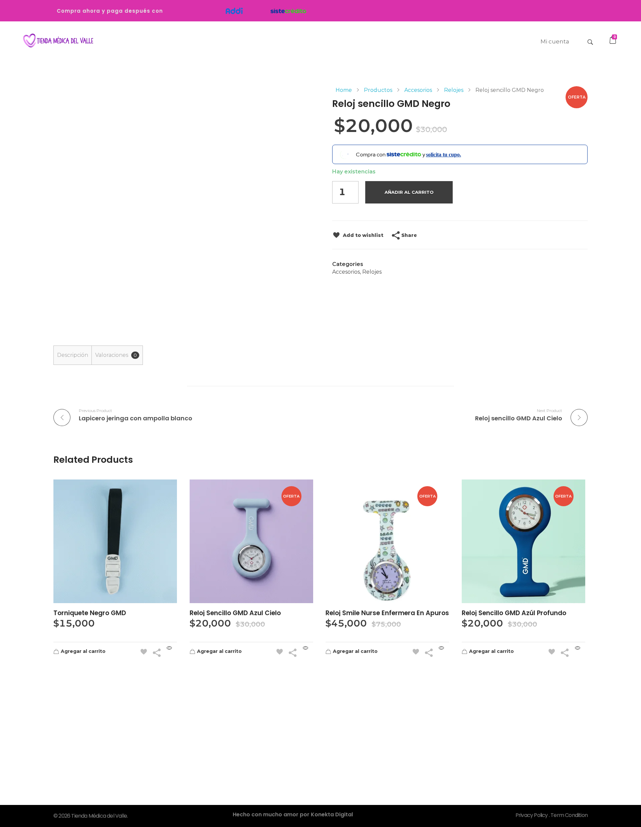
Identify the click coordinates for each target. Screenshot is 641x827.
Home (344, 90)
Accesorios (418, 90)
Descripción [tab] (72, 355)
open (587, 98)
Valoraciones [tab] (116, 355)
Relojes (453, 90)
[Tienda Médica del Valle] (56, 41)
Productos (378, 90)
